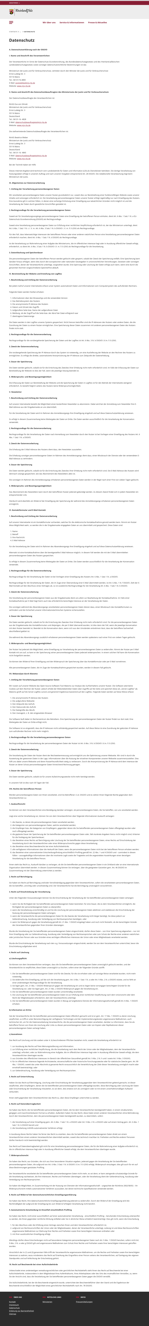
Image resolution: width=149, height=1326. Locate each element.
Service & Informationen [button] (72, 22)
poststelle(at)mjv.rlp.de (25, 83)
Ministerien (47, 1302)
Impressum (14, 1305)
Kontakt (12, 1302)
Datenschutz (14, 1308)
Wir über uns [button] (49, 22)
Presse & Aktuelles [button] (97, 22)
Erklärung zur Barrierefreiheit (21, 1311)
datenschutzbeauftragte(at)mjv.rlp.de (31, 122)
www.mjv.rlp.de (23, 86)
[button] (11, 22)
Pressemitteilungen (84, 1302)
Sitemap (12, 1314)
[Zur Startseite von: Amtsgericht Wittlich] (21, 12)
